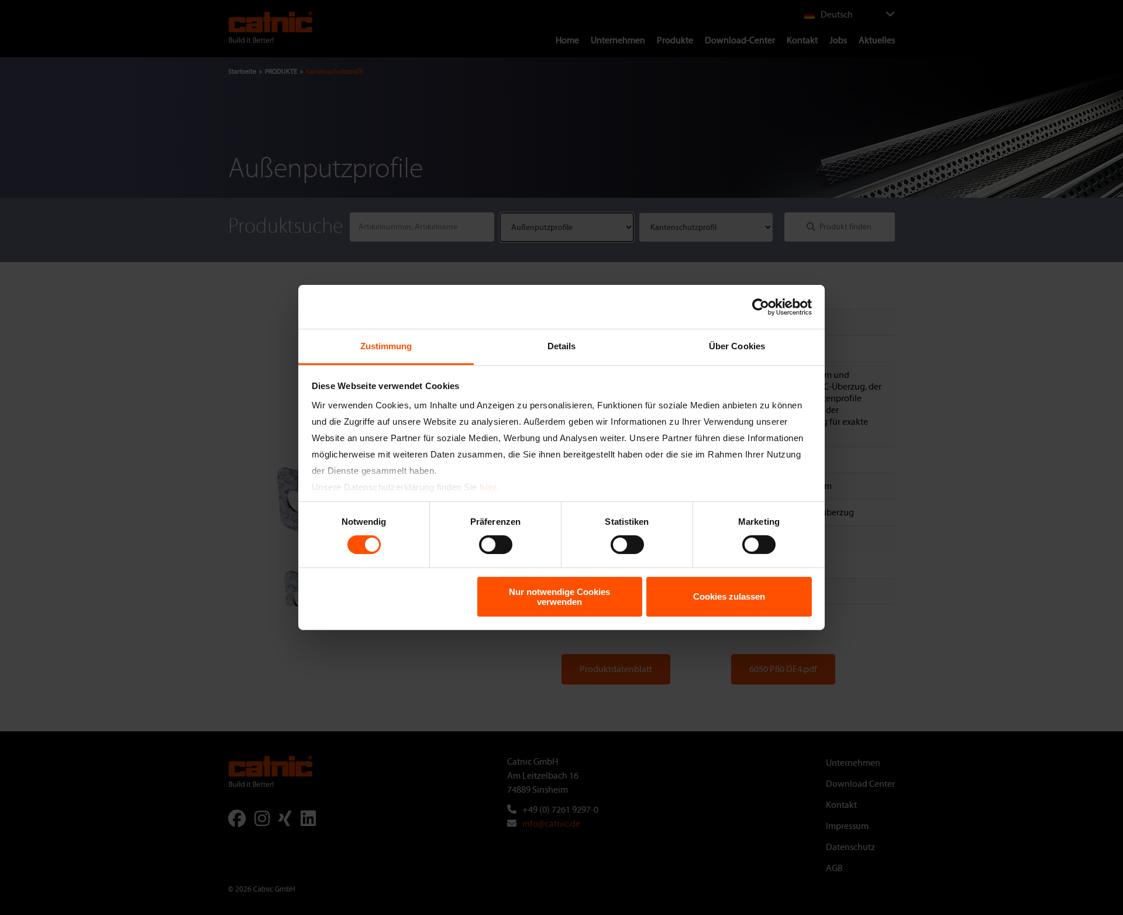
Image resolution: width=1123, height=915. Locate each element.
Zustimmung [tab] (386, 346)
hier (488, 487)
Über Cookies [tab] (737, 346)
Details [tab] (561, 346)
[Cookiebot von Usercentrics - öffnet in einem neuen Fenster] (760, 306)
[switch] (495, 544)
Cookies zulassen (729, 596)
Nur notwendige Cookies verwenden (559, 597)
